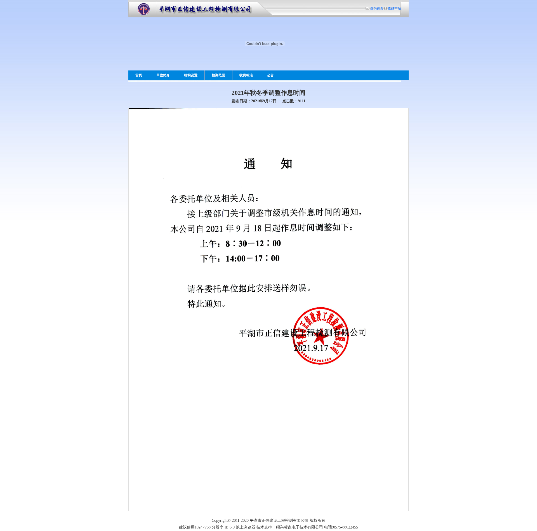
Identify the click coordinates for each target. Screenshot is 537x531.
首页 (138, 75)
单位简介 (163, 75)
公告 (270, 75)
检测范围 (218, 75)
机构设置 (190, 75)
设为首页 (376, 8)
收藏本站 (394, 8)
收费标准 (246, 75)
